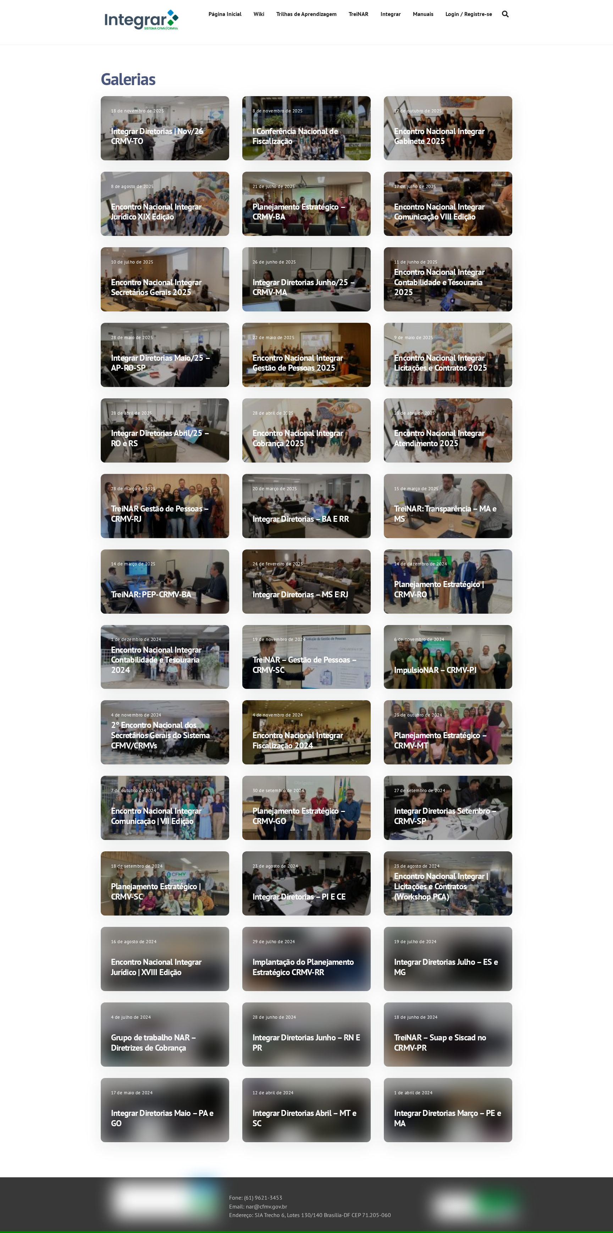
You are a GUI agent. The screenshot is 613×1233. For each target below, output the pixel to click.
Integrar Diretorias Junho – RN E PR (306, 1042)
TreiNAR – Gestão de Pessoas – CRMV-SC (304, 664)
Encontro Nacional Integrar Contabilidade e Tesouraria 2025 (439, 282)
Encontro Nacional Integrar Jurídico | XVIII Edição (156, 967)
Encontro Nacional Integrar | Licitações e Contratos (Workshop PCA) (441, 886)
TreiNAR (359, 13)
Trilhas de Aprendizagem (306, 13)
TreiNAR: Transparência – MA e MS (445, 513)
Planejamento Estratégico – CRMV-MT (440, 740)
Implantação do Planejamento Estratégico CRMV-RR (303, 967)
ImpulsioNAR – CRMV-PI (435, 669)
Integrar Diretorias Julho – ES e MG (446, 967)
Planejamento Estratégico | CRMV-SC (155, 891)
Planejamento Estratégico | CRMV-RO (439, 589)
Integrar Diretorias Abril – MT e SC (304, 1118)
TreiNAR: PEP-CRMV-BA (151, 594)
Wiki (259, 13)
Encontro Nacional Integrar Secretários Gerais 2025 (156, 287)
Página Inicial (225, 13)
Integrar (391, 13)
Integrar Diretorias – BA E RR (301, 518)
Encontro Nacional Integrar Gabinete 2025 (439, 136)
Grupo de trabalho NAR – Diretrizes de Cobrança (153, 1042)
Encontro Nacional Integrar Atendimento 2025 (439, 438)
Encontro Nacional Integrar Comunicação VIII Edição (439, 211)
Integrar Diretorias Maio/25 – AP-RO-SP (160, 363)
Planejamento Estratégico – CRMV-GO (299, 815)
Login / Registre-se (469, 13)
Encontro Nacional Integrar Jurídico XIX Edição (156, 211)
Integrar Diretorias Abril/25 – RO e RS (160, 438)
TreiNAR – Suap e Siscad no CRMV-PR (440, 1042)
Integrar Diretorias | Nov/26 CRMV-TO (157, 136)
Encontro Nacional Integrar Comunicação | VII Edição (156, 815)
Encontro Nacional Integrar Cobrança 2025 (298, 438)
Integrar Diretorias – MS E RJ (300, 594)
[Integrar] (141, 29)
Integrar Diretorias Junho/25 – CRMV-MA (303, 287)
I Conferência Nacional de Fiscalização (295, 136)
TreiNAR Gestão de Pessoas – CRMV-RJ (160, 513)
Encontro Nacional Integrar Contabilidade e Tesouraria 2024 (156, 660)
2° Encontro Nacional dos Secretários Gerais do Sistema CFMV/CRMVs (160, 735)
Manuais (423, 13)
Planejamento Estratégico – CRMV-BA (299, 211)
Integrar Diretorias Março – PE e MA (447, 1118)
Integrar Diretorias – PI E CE (299, 896)
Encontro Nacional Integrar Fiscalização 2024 (298, 740)
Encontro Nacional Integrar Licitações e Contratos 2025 (440, 363)
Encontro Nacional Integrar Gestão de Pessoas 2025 (298, 363)
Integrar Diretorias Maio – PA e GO (162, 1118)
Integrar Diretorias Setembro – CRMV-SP (445, 815)
